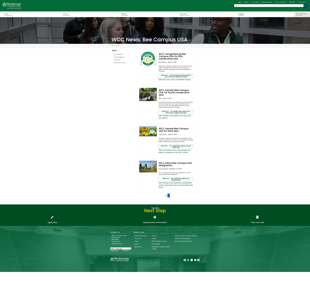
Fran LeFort (163, 134)
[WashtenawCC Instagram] (188, 260)
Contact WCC (302, 2)
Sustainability (179, 79)
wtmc (175, 150)
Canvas (154, 238)
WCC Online (255, 2)
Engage (241, 14)
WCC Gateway (301, 14)
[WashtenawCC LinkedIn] (198, 260)
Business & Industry (267, 2)
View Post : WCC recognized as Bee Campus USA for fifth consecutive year (176, 76)
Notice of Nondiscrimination (183, 241)
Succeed (184, 14)
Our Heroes (117, 60)
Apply (239, 2)
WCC (160, 98)
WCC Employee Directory (159, 241)
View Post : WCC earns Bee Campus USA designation (175, 179)
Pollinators (166, 116)
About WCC (292, 2)
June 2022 (178, 152)
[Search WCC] (305, 5)
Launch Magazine (119, 57)
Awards (187, 79)
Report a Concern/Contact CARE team (186, 236)
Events (136, 244)
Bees (185, 116)
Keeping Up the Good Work (171, 183)
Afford (125, 14)
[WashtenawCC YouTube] (195, 260)
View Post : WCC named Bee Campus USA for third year (176, 146)
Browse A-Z (138, 238)
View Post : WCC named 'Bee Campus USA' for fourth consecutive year (176, 112)
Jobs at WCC (138, 247)
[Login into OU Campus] (1, 271)
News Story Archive (120, 62)
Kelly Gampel (163, 169)
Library (154, 236)
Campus (185, 152)
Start (8, 14)
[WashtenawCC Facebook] (184, 260)
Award (161, 187)
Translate (125, 251)
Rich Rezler (162, 62)
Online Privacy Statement (182, 238)
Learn (66, 14)
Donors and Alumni (281, 2)
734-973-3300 (115, 241)
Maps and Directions (140, 236)
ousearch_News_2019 (185, 185)
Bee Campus (163, 118)
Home (112, 45)
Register (246, 2)
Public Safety (156, 244)
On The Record (118, 54)
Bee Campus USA (168, 79)
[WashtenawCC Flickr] (192, 260)
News (114, 50)
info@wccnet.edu (116, 244)
